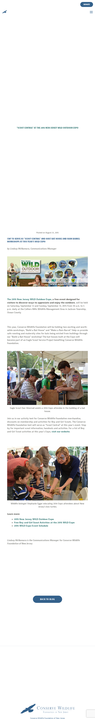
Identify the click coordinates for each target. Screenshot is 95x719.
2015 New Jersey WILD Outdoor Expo (34, 519)
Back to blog (47, 599)
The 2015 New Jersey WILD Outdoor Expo (29, 299)
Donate (86, 4)
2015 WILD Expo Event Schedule (31, 525)
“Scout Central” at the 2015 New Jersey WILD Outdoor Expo (47, 127)
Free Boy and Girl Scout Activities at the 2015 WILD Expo (44, 522)
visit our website (61, 431)
